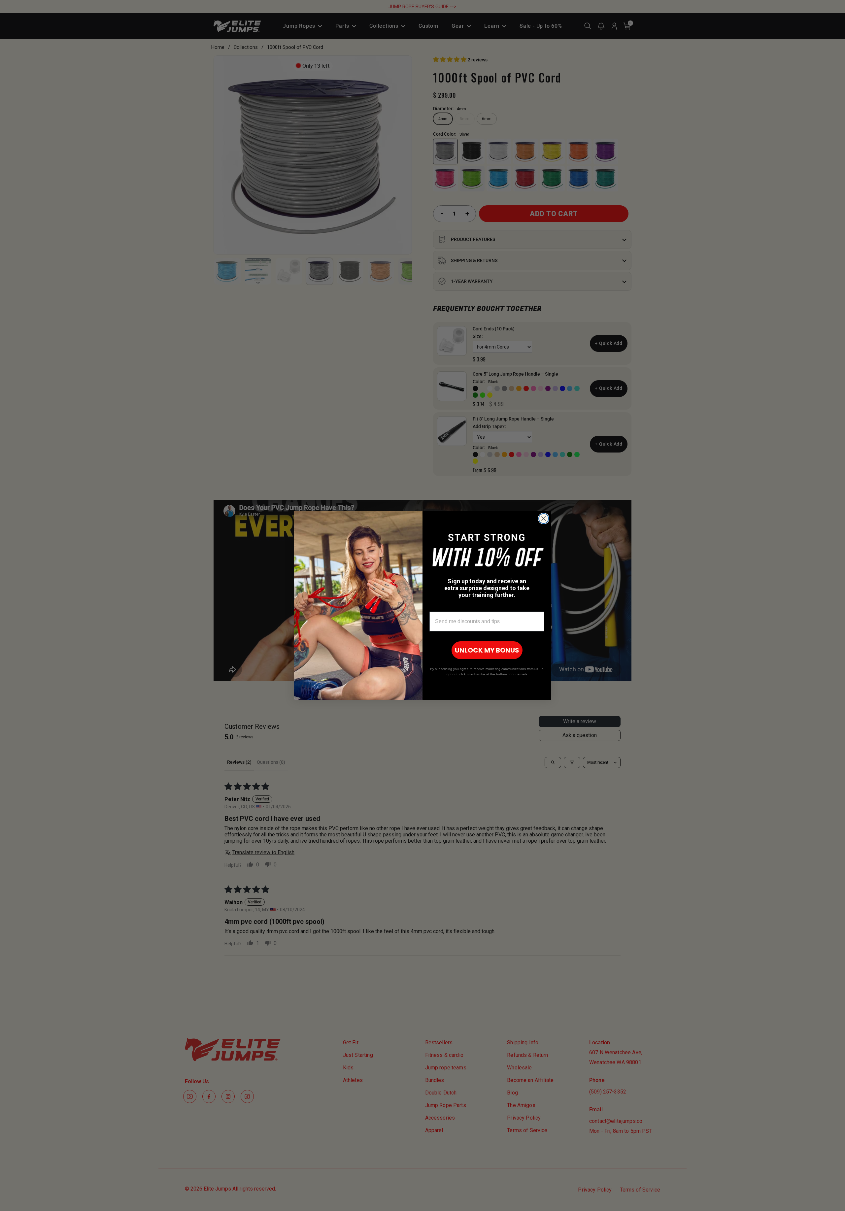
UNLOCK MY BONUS (487, 650)
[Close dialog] (544, 518)
